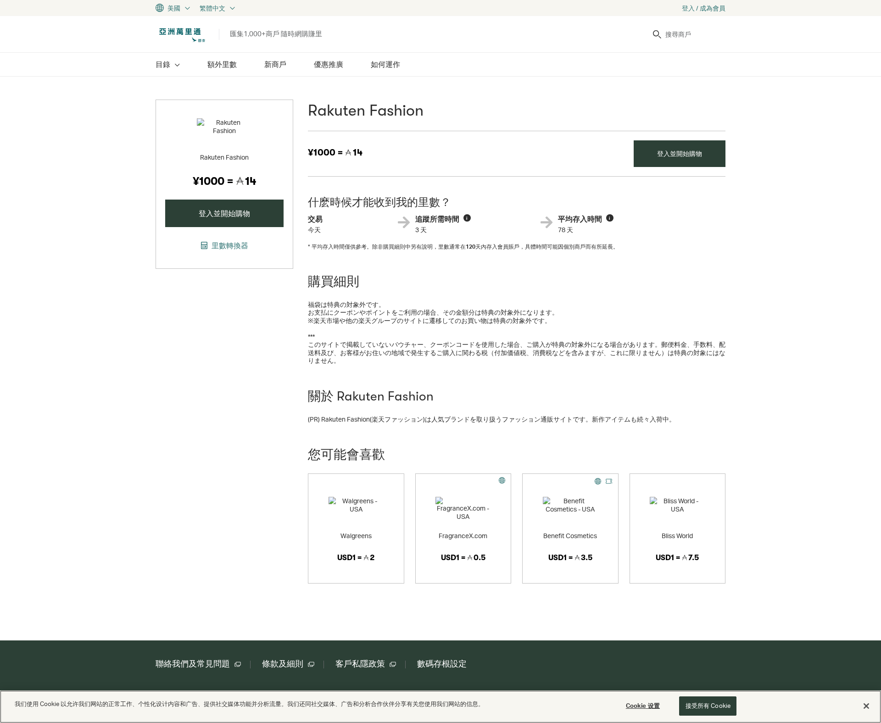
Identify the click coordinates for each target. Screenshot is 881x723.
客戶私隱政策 (360, 663)
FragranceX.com (463, 535)
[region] (440, 706)
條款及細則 (282, 663)
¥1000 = (335, 152)
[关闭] (866, 706)
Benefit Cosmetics (570, 535)
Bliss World (677, 535)
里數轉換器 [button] (229, 245)
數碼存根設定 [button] (442, 663)
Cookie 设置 (643, 705)
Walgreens (356, 535)
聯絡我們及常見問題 (193, 663)
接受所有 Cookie (708, 705)
